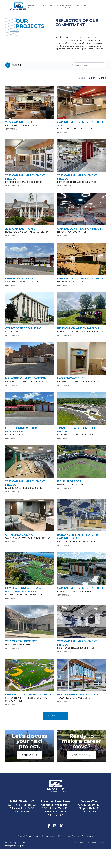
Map (103, 78)
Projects (59, 6)
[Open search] (99, 6)
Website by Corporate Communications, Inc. (90, 843)
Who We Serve (48, 7)
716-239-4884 (22, 812)
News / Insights (68, 7)
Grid (83, 78)
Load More (55, 715)
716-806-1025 (89, 812)
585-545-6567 (55, 815)
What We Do (40, 7)
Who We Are (30, 7)
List (93, 78)
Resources (81, 6)
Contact (91, 6)
